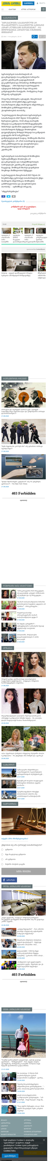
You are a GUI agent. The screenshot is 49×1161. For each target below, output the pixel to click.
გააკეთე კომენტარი (38, 213)
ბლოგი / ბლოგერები (28, 9)
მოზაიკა (7, 648)
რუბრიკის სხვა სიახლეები (17, 586)
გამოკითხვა (9, 804)
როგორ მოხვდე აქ (38, 224)
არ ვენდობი (10, 859)
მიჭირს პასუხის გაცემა (15, 864)
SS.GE (4, 224)
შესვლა (42, 3)
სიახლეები (12, 9)
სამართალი (9, 18)
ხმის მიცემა (23, 871)
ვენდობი (9, 849)
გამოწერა (28, 3)
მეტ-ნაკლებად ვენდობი (15, 854)
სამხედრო (8, 765)
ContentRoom (36, 249)
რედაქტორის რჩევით (15, 378)
